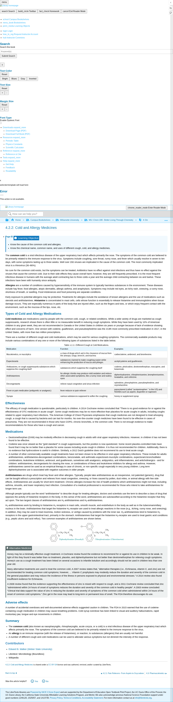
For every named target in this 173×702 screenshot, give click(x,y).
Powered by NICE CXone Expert (45, 692)
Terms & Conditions (72, 698)
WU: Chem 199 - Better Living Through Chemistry (111, 220)
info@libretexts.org (143, 698)
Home (18, 220)
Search (10, 214)
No (47, 681)
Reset (4, 74)
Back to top (10, 673)
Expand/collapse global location (166, 219)
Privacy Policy (56, 698)
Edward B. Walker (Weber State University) (30, 649)
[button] (10, 167)
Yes (36, 681)
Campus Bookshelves (40, 220)
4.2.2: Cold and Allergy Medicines (19, 665)
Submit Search (8, 56)
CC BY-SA (52, 665)
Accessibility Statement (92, 698)
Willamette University (70, 220)
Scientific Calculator (15, 147)
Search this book (7, 47)
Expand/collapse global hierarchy (8, 220)
